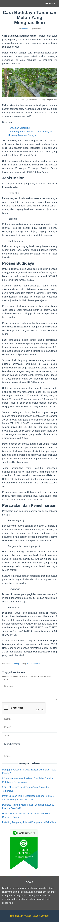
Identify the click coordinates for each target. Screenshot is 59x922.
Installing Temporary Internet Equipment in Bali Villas (29, 822)
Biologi (16, 664)
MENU (52, 3)
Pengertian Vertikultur (19, 128)
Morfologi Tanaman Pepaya (22, 135)
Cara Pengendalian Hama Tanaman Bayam (30, 131)
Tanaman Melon (33, 664)
